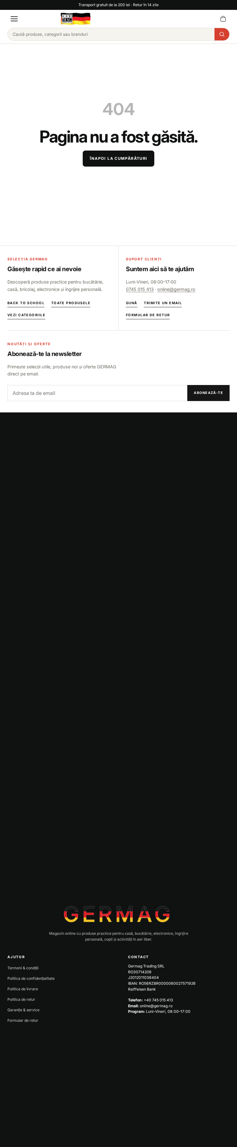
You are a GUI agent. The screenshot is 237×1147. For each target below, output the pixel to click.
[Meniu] (14, 19)
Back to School (25, 303)
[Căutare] (221, 34)
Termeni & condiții (23, 968)
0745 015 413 (140, 289)
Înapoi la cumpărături (119, 158)
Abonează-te (208, 393)
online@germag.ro (176, 289)
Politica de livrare (22, 989)
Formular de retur (148, 315)
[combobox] (111, 34)
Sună (131, 303)
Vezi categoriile (26, 315)
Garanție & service (23, 1010)
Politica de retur (21, 999)
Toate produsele (71, 303)
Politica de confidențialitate (31, 978)
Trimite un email (163, 303)
